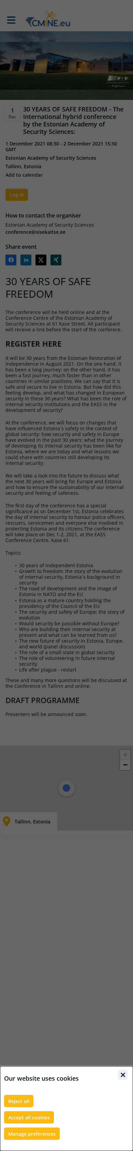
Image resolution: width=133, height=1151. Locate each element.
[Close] (123, 1075)
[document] (66, 1108)
